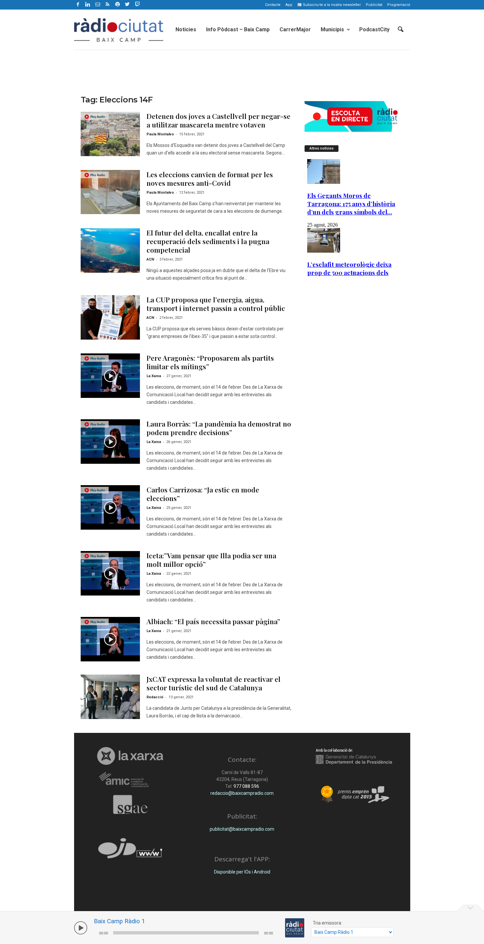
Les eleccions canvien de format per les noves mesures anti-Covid (210, 178)
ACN (150, 259)
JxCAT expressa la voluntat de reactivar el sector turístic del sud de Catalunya (214, 683)
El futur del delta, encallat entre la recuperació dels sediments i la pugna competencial (208, 241)
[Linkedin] (88, 5)
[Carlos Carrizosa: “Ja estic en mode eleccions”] (110, 507)
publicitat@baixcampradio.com (242, 829)
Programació (398, 5)
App (288, 5)
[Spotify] (117, 5)
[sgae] (130, 804)
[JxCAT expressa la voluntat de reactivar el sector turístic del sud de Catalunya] (110, 697)
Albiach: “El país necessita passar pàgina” (213, 621)
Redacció (155, 697)
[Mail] (98, 5)
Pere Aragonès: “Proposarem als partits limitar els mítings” (210, 362)
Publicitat (374, 5)
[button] (400, 29)
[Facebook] (78, 5)
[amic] (130, 780)
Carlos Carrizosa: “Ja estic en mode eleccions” (203, 494)
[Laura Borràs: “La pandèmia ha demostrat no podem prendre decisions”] (110, 441)
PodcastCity (374, 29)
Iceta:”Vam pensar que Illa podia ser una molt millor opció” (211, 560)
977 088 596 (245, 786)
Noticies (185, 29)
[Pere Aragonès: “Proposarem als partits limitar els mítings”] (110, 375)
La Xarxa (154, 376)
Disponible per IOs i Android (242, 872)
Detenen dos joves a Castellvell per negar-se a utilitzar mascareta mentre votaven (218, 120)
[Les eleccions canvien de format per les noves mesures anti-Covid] (110, 192)
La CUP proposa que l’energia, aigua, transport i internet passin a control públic (216, 304)
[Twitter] (127, 5)
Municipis (332, 29)
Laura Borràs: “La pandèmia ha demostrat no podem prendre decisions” (219, 428)
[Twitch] (136, 3)
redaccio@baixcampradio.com (242, 793)
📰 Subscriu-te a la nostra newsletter (329, 5)
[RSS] (108, 5)
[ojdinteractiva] (130, 851)
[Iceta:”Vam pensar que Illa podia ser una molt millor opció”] (110, 573)
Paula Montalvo (160, 134)
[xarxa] (130, 756)
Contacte (273, 5)
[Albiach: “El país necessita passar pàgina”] (110, 639)
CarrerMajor (295, 29)
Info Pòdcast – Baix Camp (238, 29)
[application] (186, 932)
